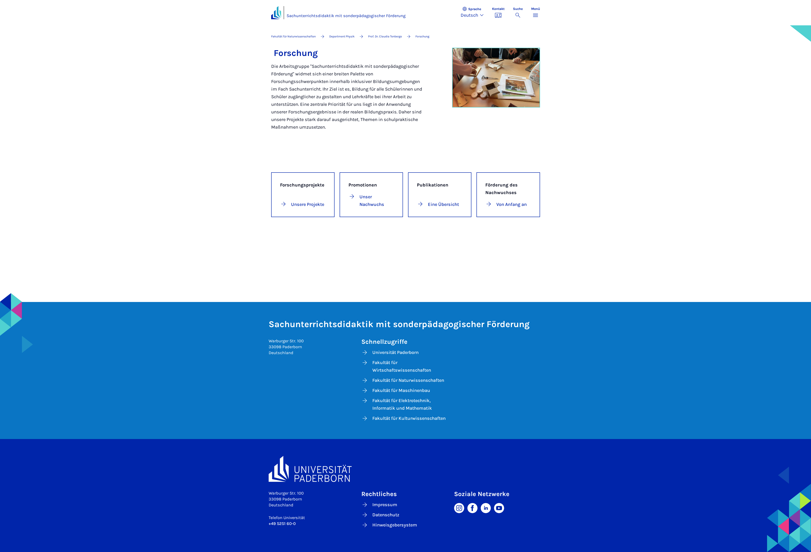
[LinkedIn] (486, 507)
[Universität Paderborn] (406, 469)
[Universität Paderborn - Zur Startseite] (276, 12)
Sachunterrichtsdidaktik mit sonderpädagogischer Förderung (346, 15)
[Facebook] (472, 507)
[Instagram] (459, 507)
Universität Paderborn (395, 352)
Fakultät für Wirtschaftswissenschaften (401, 366)
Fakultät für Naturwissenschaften (408, 380)
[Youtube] (499, 507)
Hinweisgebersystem (394, 525)
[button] (474, 12)
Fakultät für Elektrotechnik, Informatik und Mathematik (402, 404)
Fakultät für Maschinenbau (401, 390)
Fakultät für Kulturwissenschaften (409, 418)
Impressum (384, 504)
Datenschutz (385, 515)
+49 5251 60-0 (282, 523)
